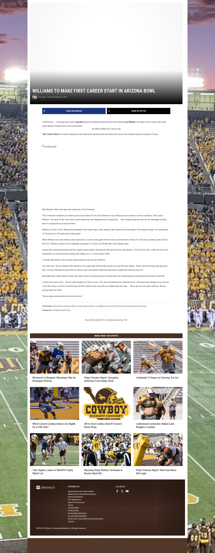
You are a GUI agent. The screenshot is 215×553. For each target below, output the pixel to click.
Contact (71, 522)
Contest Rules (73, 508)
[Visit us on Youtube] (128, 491)
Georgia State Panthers (85, 306)
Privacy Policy (73, 511)
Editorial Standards (75, 497)
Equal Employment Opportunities (81, 491)
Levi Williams (101, 306)
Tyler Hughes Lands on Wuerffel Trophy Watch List (52, 472)
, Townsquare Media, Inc (61, 528)
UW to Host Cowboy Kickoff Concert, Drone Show (103, 425)
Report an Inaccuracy (76, 502)
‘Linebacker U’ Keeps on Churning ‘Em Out (157, 377)
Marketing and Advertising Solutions (82, 494)
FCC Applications (74, 500)
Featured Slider (70, 306)
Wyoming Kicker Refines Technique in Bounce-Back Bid (103, 472)
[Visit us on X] (123, 491)
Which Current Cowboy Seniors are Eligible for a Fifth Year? (54, 425)
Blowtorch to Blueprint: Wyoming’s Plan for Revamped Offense (54, 379)
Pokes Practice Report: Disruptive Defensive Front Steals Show (101, 379)
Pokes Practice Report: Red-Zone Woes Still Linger (156, 472)
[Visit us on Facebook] (118, 491)
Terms (70, 505)
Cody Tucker (42, 97)
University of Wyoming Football (118, 306)
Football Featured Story (61, 310)
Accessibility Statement (77, 513)
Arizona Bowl (58, 306)
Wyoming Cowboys (138, 306)
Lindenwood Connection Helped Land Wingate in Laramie (155, 425)
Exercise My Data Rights (77, 516)
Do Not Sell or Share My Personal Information (85, 519)
